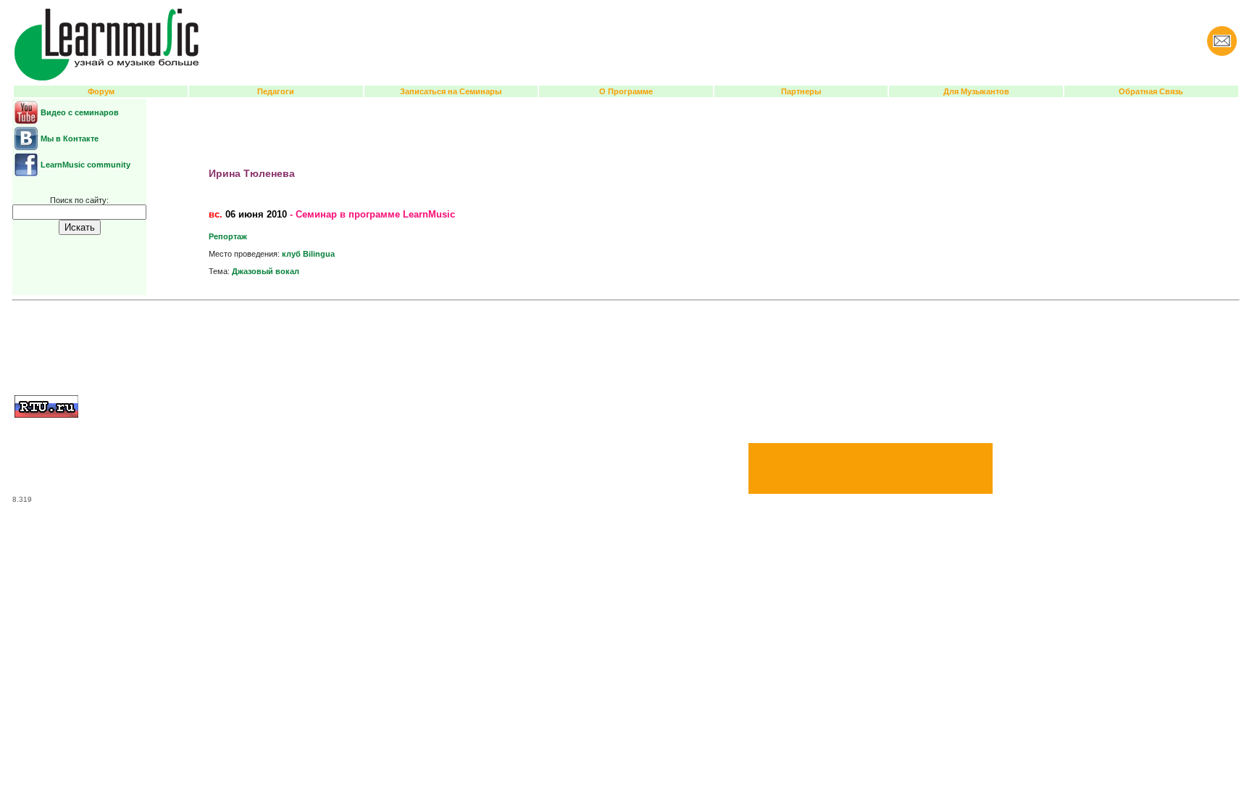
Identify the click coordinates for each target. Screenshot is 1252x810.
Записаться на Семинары (450, 91)
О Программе (626, 91)
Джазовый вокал (265, 271)
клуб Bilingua (308, 253)
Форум (101, 91)
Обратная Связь (1151, 91)
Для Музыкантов (976, 91)
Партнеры (801, 91)
